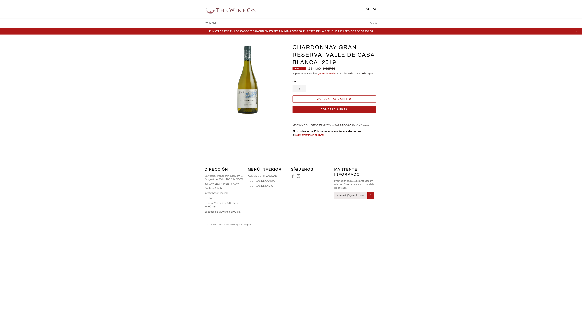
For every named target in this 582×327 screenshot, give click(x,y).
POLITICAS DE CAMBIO (261, 181)
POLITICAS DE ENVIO (260, 186)
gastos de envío (326, 73)
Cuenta (373, 23)
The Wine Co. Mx (221, 224)
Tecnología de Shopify (240, 224)
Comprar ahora (334, 109)
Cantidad (297, 82)
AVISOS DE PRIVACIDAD (262, 176)
